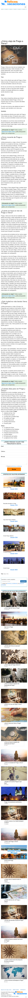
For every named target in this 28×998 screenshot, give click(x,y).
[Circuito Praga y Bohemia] (14, 528)
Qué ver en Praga (8, 627)
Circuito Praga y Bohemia (8, 535)
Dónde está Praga (8, 860)
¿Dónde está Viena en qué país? (12, 646)
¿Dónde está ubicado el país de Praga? (13, 920)
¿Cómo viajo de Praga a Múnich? (12, 665)
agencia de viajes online (8, 131)
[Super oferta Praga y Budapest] (14, 512)
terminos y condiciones (12, 583)
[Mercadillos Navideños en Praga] (14, 495)
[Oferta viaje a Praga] (14, 483)
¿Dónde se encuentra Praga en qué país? (13, 782)
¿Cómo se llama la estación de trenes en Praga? (13, 940)
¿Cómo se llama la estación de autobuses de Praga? (11, 684)
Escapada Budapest (7, 552)
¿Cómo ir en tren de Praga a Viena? (13, 704)
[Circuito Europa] (14, 560)
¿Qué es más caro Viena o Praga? (12, 723)
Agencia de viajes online (6, 989)
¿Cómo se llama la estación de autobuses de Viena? (11, 742)
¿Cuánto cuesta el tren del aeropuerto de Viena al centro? (13, 960)
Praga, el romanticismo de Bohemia (13, 802)
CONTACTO (22, 989)
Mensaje (3, 456)
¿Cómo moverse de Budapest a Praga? (13, 980)
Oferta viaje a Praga (7, 487)
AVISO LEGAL (16, 989)
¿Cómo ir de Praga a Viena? (11, 841)
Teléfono (3, 451)
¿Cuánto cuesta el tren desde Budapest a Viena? (13, 821)
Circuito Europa (6, 568)
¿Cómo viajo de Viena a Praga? (12, 608)
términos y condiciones (17, 466)
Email (2, 446)
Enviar (14, 469)
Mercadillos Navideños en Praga (9, 503)
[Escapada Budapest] (14, 546)
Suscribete (23, 581)
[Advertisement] (14, 25)
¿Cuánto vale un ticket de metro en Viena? (12, 880)
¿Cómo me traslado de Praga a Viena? (13, 762)
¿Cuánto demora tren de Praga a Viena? (12, 900)
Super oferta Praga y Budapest (9, 519)
